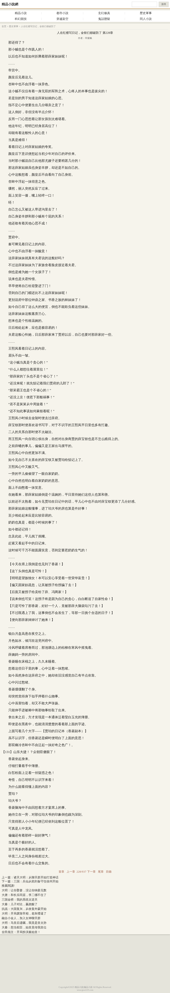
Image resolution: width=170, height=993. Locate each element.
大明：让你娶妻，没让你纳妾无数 (24, 890)
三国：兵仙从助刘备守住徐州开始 (36, 881)
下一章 (91, 871)
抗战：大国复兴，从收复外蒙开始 (24, 909)
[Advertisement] (85, 959)
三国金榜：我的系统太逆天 (20, 899)
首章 (61, 871)
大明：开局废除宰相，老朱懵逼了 (24, 913)
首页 (4, 26)
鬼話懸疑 (104, 19)
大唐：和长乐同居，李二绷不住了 (24, 895)
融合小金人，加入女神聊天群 (21, 918)
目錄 (109, 871)
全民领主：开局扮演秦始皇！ (21, 932)
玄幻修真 (104, 13)
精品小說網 (10, 4)
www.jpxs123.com (85, 990)
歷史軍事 (146, 13)
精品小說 (21, 13)
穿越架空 (62, 19)
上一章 (71, 871)
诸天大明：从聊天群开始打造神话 (36, 877)
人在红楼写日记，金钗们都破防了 (38, 26)
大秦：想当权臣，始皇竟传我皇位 (24, 927)
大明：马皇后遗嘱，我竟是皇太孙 (24, 922)
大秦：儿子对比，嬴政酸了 (20, 904)
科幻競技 (21, 19)
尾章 (101, 871)
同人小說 (146, 19)
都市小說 (62, 13)
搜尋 (163, 4)
